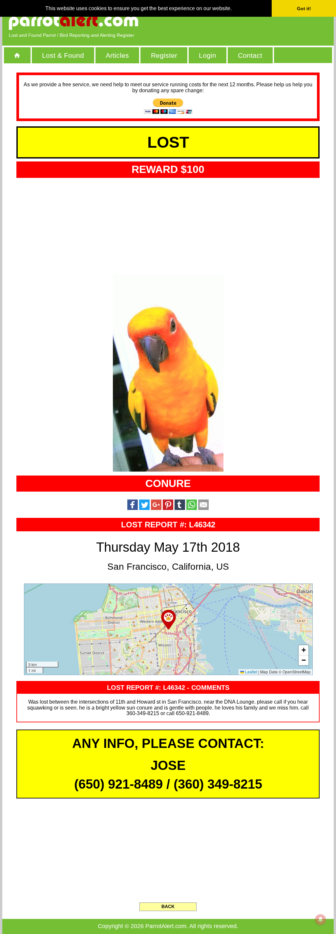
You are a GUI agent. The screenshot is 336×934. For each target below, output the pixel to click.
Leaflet (250, 671)
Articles (117, 55)
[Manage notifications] (320, 919)
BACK (168, 906)
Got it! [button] (304, 8)
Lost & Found (63, 55)
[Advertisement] (251, 21)
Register (164, 55)
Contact (250, 55)
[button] (168, 619)
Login (207, 55)
